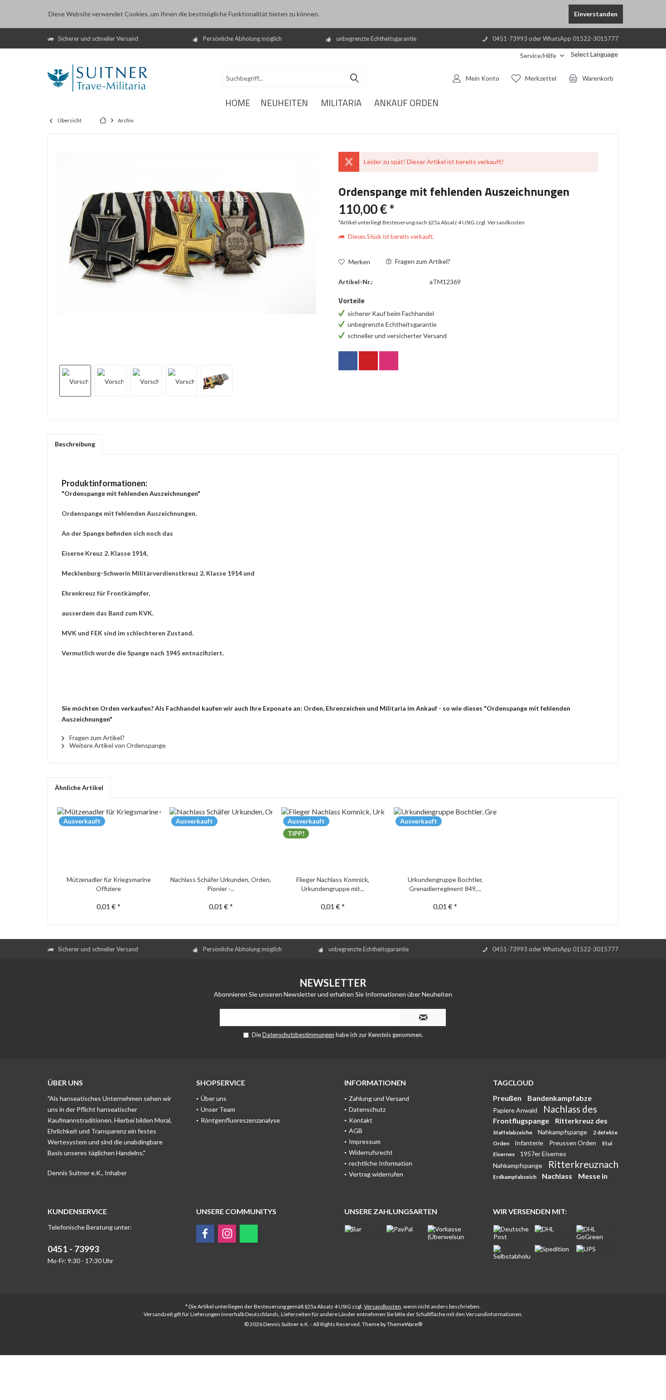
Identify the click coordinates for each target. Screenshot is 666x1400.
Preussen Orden (573, 1143)
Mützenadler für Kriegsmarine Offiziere (109, 884)
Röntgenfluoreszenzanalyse (240, 1120)
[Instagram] (388, 360)
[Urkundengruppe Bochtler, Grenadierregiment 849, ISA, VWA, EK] (445, 839)
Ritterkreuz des (581, 1120)
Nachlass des (570, 1108)
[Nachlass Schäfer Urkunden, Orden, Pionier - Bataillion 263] (221, 839)
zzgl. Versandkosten (500, 222)
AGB (355, 1130)
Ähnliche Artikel (79, 787)
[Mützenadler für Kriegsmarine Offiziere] (108, 839)
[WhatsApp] (249, 1234)
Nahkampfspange (563, 1132)
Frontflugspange (521, 1120)
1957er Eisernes (543, 1154)
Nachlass (558, 1176)
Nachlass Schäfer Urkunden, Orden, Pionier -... (220, 884)
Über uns (214, 1098)
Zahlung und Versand (379, 1098)
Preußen (508, 1098)
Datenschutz (367, 1109)
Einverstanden (596, 14)
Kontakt (360, 1120)
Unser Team (218, 1109)
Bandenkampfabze (559, 1098)
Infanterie (530, 1143)
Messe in (593, 1176)
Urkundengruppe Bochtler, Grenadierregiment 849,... (445, 884)
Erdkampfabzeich (515, 1176)
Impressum (365, 1141)
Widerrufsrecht (371, 1152)
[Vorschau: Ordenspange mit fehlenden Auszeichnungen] (75, 381)
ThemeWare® (404, 1324)
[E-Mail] (368, 360)
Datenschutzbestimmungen (298, 1034)
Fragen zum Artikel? (422, 261)
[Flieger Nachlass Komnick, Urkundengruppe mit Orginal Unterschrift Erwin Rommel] (333, 839)
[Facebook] (347, 360)
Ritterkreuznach (583, 1164)
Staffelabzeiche (513, 1132)
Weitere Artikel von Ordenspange (117, 745)
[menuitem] (506, 55)
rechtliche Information (380, 1163)
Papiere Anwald (516, 1110)
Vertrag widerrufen (376, 1174)
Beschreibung (75, 444)
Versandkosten (382, 1306)
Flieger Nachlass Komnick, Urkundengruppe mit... (332, 884)
